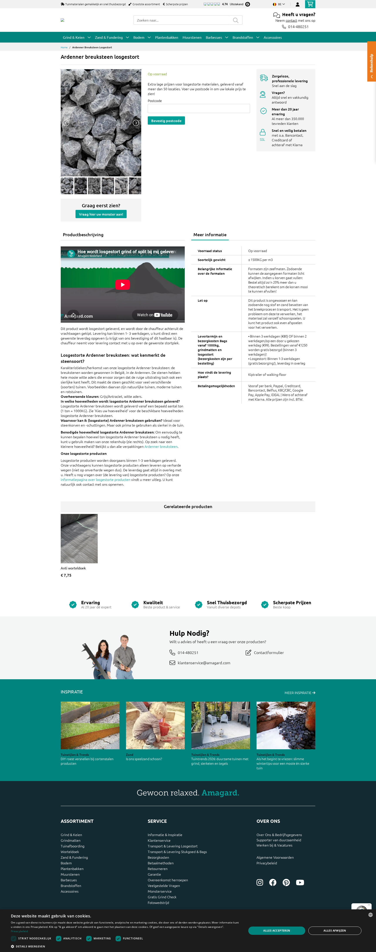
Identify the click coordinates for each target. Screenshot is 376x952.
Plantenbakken (72, 868)
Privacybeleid (267, 862)
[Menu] (369, 905)
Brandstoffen (71, 885)
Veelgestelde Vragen (164, 885)
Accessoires (70, 891)
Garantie (154, 874)
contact (291, 20)
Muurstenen (70, 874)
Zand (129, 754)
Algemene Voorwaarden (275, 857)
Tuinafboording (72, 845)
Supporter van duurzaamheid (279, 839)
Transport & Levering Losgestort (173, 845)
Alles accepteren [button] (276, 930)
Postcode (155, 100)
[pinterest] (286, 882)
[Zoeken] (235, 20)
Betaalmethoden (161, 862)
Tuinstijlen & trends (75, 754)
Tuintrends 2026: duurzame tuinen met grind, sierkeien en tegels (219, 761)
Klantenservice (159, 840)
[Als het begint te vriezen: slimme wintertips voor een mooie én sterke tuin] (286, 725)
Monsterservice (160, 891)
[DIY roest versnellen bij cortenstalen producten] (90, 725)
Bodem (66, 862)
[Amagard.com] (62, 20)
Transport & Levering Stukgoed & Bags (177, 851)
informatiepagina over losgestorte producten (95, 479)
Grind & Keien (71, 834)
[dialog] (188, 930)
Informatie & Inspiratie (165, 834)
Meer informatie (210, 234)
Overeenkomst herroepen (168, 879)
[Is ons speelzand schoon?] (155, 725)
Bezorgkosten (158, 857)
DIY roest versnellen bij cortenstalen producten (87, 761)
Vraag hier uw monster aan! (101, 214)
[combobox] (181, 20)
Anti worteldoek (73, 568)
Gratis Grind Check (162, 896)
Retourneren (158, 868)
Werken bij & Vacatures (274, 845)
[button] (125, 946)
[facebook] (273, 882)
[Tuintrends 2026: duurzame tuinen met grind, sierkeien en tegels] (220, 725)
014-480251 (298, 26)
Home (64, 47)
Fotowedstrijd (158, 902)
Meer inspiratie (298, 692)
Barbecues (69, 879)
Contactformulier (269, 652)
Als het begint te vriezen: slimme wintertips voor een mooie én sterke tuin (283, 763)
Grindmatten (71, 840)
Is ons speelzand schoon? (144, 758)
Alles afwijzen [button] (335, 930)
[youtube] (300, 882)
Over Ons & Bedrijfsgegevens (279, 834)
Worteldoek (70, 851)
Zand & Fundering (74, 857)
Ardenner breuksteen (161, 446)
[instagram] (260, 882)
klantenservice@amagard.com (204, 662)
